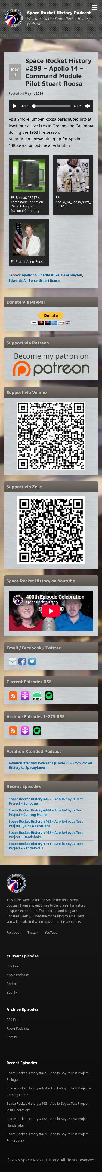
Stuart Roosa (49, 280)
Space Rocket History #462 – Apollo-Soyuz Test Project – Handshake (46, 834)
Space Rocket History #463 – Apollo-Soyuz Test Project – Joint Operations (46, 823)
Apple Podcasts (18, 975)
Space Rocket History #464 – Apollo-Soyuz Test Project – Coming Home (46, 812)
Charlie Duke (48, 275)
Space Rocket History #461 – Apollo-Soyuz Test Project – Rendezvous (46, 845)
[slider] (51, 106)
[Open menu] (94, 7)
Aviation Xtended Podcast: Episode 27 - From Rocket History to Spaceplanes (50, 765)
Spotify (12, 992)
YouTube (51, 932)
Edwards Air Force (23, 280)
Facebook (14, 932)
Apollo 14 (29, 275)
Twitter (32, 932)
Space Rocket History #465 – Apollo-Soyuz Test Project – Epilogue (46, 801)
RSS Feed (13, 966)
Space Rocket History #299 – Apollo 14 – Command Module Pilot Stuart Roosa (58, 72)
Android (12, 983)
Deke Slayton (71, 275)
